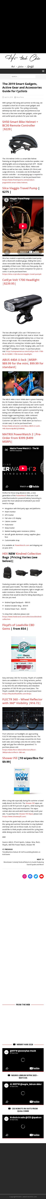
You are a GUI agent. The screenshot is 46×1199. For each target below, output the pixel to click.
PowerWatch (21, 495)
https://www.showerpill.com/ (14, 816)
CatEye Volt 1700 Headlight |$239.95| (20, 281)
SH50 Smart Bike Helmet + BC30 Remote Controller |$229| (20, 125)
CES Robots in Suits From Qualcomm (25, 1109)
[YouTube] (41, 876)
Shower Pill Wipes (26, 814)
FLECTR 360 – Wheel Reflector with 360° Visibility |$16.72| (22, 701)
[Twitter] (36, 876)
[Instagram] (24, 876)
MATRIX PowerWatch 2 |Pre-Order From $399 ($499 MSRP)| (21, 437)
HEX (5, 553)
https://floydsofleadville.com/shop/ (16, 693)
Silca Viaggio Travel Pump (19, 188)
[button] (42, 71)
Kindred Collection (28, 553)
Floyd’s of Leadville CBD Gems (18, 626)
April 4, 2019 (8, 97)
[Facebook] (30, 876)
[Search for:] (23, 76)
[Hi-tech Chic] (23, 67)
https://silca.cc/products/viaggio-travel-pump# (21, 274)
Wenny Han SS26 (25, 1044)
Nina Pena (20, 97)
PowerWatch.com (22, 545)
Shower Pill (9, 758)
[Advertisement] (23, 28)
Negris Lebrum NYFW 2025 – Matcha (24, 1076)
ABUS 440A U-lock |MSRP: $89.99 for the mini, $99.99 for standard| (22, 363)
